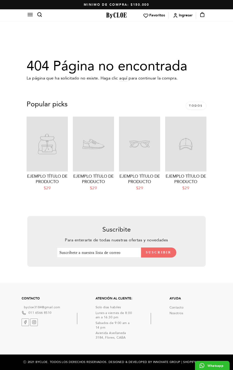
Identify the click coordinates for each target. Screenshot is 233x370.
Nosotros (176, 313)
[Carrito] (201, 15)
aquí (123, 78)
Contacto (177, 307)
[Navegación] (30, 15)
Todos (196, 105)
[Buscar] (38, 15)
